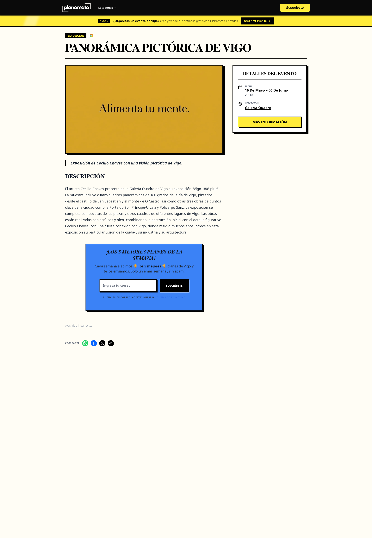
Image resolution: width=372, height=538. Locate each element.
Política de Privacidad (170, 297)
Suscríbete (295, 8)
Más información (269, 121)
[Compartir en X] (102, 343)
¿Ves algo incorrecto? (78, 325)
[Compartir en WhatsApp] (85, 343)
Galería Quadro (258, 107)
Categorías (105, 8)
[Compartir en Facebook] (94, 343)
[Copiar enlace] (111, 343)
